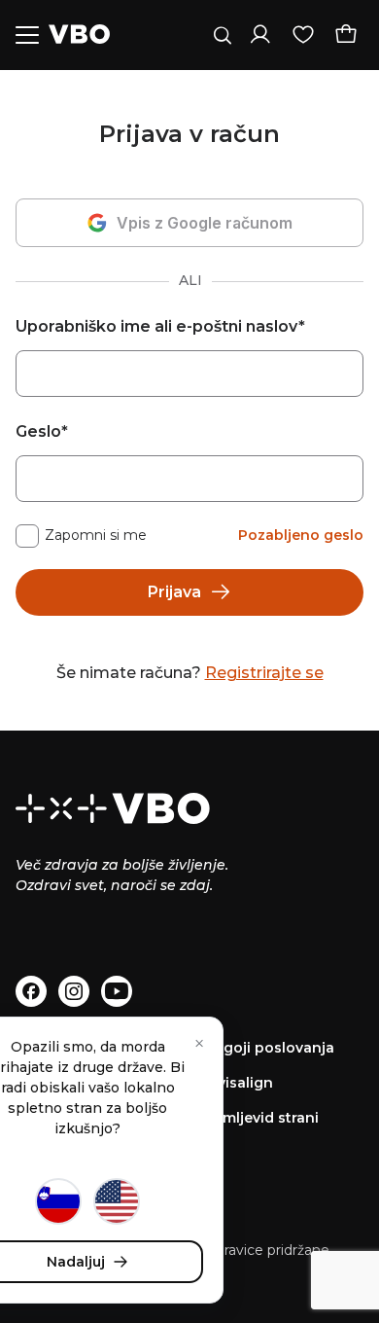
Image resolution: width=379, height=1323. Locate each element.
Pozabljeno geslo (300, 535)
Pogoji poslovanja (269, 1047)
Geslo (42, 431)
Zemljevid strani (261, 1117)
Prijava (174, 592)
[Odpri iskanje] (222, 35)
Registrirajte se (264, 672)
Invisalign (238, 1082)
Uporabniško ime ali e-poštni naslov (160, 326)
